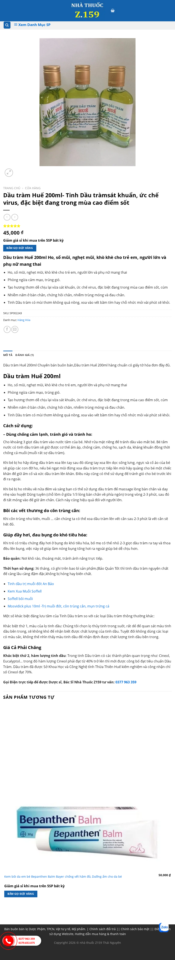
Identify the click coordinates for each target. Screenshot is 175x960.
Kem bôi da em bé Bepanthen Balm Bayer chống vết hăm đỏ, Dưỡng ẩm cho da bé (63, 877)
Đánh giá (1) (24, 355)
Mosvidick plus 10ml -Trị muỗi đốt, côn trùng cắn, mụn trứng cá (58, 606)
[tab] (7, 355)
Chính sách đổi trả (102, 929)
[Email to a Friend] (14, 329)
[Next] (19, 170)
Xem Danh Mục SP (34, 24)
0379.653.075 (27, 943)
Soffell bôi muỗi (20, 598)
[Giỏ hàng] (113, 10)
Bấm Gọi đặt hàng (19, 248)
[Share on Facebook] (7, 329)
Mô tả (7, 355)
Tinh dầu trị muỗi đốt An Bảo (31, 583)
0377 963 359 (125, 682)
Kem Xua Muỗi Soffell (25, 591)
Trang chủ (11, 188)
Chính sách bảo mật (135, 929)
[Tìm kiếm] (7, 25)
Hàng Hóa (24, 320)
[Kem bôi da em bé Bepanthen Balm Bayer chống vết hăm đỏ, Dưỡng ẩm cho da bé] (87, 788)
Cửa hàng (33, 188)
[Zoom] (9, 172)
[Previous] (5, 910)
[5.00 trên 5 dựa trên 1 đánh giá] (87, 226)
